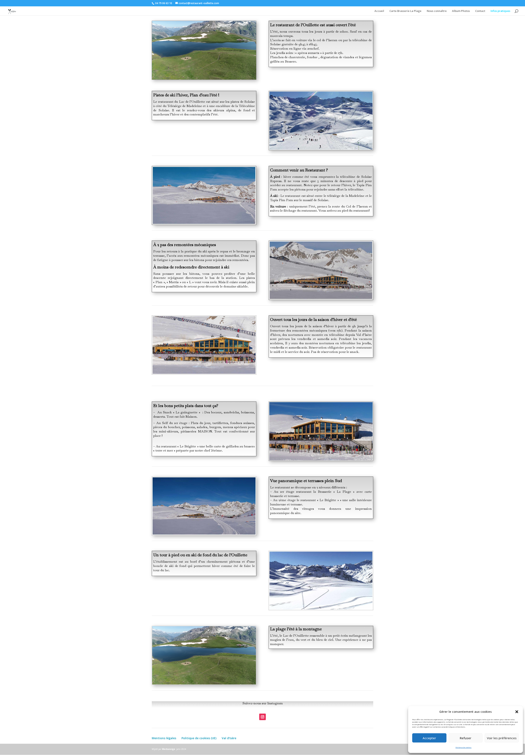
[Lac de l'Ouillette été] (204, 78)
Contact (480, 11)
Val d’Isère (229, 738)
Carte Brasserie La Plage (405, 11)
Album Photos (461, 11)
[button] (517, 712)
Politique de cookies (463, 747)
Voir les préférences (502, 738)
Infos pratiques (500, 11)
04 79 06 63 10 (164, 3)
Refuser (465, 738)
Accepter (429, 738)
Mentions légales (164, 738)
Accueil (379, 11)
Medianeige (168, 749)
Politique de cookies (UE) (198, 738)
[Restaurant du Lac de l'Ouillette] (204, 534)
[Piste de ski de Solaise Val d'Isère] (321, 149)
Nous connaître (437, 11)
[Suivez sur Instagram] (262, 717)
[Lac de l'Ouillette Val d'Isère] (321, 460)
